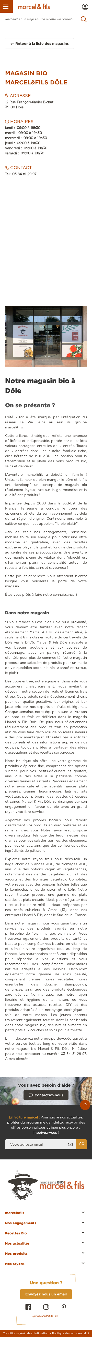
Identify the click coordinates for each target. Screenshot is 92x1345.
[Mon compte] (85, 7)
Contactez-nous (48, 1095)
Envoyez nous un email (46, 1294)
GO (81, 1144)
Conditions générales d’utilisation (26, 1333)
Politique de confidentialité (70, 1333)
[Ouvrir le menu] (6, 6)
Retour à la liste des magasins (42, 43)
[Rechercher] (84, 19)
